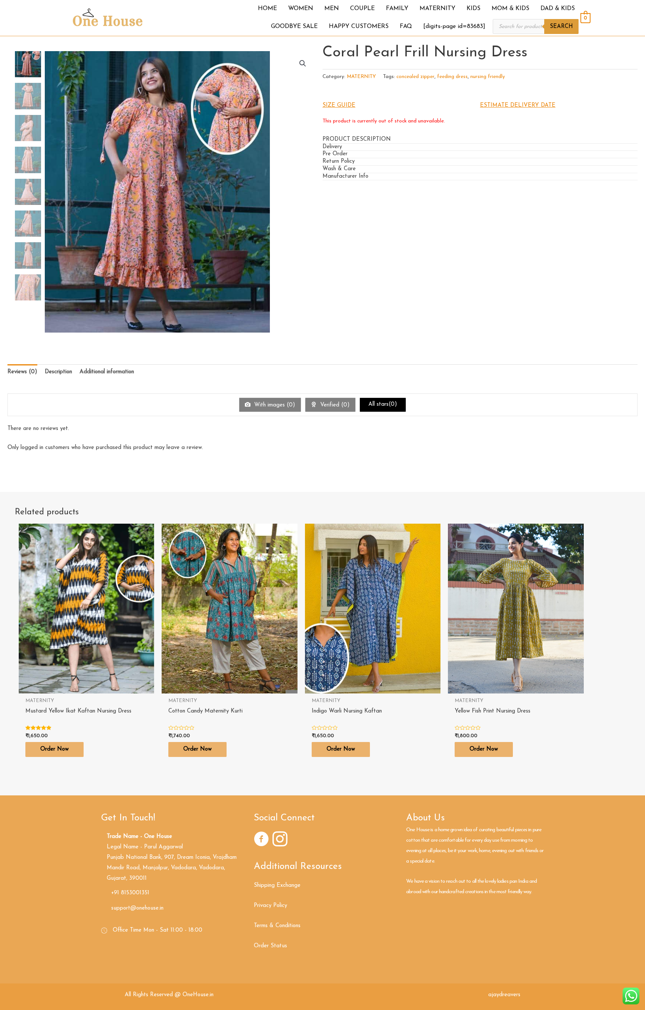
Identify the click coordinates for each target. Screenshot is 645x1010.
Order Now (54, 749)
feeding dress (452, 76)
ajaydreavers (504, 995)
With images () (273, 405)
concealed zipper (415, 76)
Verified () (334, 405)
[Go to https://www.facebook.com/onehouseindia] (261, 841)
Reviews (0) (22, 372)
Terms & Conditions (277, 926)
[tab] (480, 140)
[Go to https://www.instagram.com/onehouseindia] (279, 841)
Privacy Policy (270, 905)
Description (58, 372)
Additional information (107, 372)
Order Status (270, 946)
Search (561, 26)
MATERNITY (361, 76)
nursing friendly (487, 76)
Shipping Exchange (277, 885)
